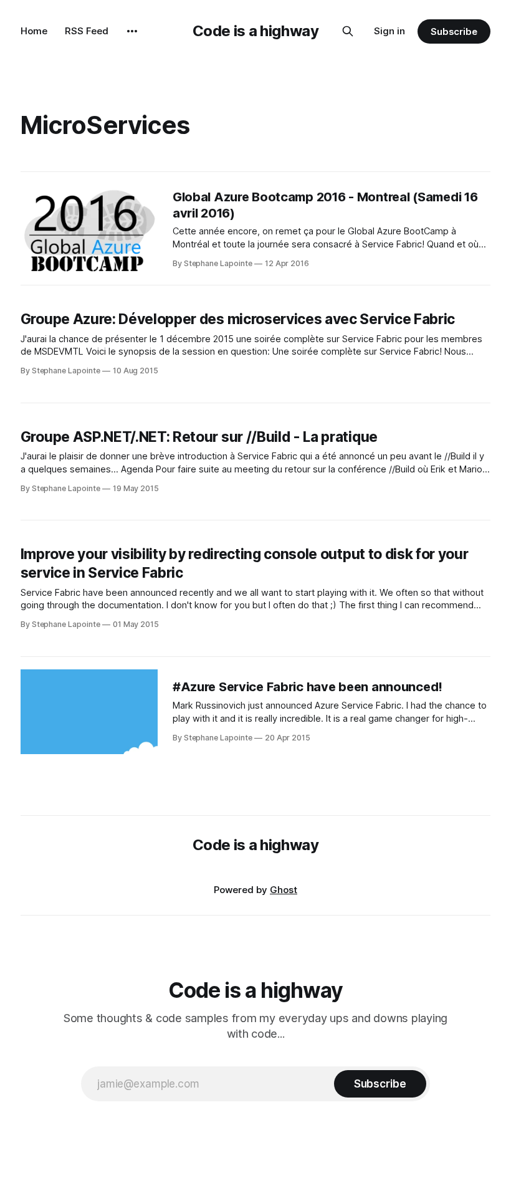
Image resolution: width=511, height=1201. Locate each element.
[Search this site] (348, 31)
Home (34, 31)
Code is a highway (256, 31)
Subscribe (454, 31)
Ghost (283, 890)
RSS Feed (86, 31)
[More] (132, 31)
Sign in (389, 31)
